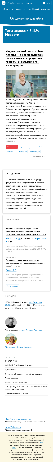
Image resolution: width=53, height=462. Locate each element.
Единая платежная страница (16, 393)
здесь (41, 443)
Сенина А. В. (11, 270)
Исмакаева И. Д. (13, 238)
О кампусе (11, 361)
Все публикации (13, 286)
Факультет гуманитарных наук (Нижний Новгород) (26, 9)
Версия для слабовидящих (16, 382)
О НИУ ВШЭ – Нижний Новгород (19, 365)
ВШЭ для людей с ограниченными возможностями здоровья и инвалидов (26, 387)
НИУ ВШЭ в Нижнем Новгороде (19, 3)
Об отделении (13, 173)
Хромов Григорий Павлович (30, 330)
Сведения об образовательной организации (23, 374)
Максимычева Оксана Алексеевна (19, 347)
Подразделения (11, 378)
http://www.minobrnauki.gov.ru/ (18, 419)
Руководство (10, 369)
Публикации (12, 219)
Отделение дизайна (26, 18)
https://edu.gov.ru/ (13, 427)
